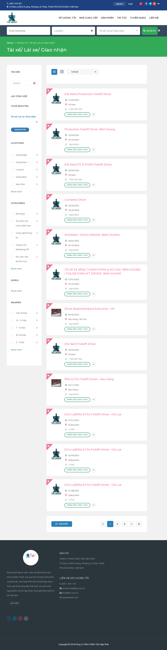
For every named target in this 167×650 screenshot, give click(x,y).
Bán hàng (20, 214)
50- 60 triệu (21, 335)
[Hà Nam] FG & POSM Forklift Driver (88, 164)
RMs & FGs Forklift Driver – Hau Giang (89, 379)
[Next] (132, 524)
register (119, 4)
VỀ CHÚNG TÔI (67, 17)
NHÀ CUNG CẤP (88, 17)
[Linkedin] (158, 4)
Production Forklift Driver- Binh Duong (89, 129)
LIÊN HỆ (154, 17)
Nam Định (20, 184)
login (130, 4)
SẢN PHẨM (107, 17)
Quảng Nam (21, 162)
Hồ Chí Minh (73, 140)
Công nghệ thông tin (24, 235)
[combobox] (73, 30)
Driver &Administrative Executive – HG (89, 308)
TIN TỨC (122, 17)
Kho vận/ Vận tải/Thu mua (22, 259)
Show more (16, 191)
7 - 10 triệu (20, 327)
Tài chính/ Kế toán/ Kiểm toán (23, 223)
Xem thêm (14, 603)
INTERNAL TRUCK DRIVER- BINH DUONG (92, 234)
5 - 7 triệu (20, 342)
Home (10, 43)
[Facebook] (146, 4)
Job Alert (63, 524)
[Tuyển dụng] (12, 17)
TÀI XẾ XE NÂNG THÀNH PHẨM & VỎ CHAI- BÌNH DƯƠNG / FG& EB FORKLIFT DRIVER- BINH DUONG (102, 271)
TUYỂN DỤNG (138, 17)
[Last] (139, 524)
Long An (20, 169)
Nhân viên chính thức (77, 114)
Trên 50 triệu (21, 313)
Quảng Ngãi (21, 155)
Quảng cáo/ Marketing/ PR (22, 247)
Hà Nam (72, 104)
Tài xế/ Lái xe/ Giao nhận (23, 116)
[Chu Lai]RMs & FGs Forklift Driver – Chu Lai (92, 414)
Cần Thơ (82, 319)
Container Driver (75, 199)
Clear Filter (20, 130)
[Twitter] (150, 4)
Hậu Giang (73, 319)
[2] (138, 4)
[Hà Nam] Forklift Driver (80, 344)
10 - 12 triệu (21, 320)
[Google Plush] (154, 4)
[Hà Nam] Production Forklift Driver (87, 94)
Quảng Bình (21, 177)
